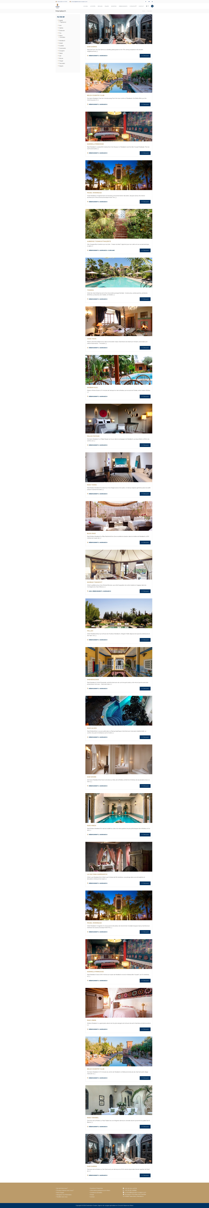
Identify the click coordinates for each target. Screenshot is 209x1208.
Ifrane (60, 35)
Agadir (61, 20)
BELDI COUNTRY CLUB (95, 95)
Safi (60, 56)
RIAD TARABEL (93, 1118)
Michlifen (62, 37)
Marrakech (103, 55)
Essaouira (61, 30)
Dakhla (61, 28)
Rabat (61, 53)
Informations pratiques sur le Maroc (100, 1190)
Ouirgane (111, 250)
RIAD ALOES (92, 728)
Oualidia (61, 45)
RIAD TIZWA (92, 485)
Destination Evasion (91, 1205)
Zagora (61, 66)
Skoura (61, 58)
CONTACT (141, 6)
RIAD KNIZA (91, 825)
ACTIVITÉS (92, 6)
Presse (92, 1194)
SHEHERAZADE (93, 679)
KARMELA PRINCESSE (95, 144)
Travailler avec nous (61, 1197)
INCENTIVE (113, 6)
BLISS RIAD (91, 533)
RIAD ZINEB (91, 1020)
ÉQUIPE (107, 6)
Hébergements (94, 55)
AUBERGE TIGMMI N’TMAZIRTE (99, 241)
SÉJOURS (100, 6)
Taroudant (62, 63)
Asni (90, 591)
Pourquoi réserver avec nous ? (65, 1190)
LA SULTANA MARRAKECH (97, 874)
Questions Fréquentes (96, 1188)
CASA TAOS (91, 339)
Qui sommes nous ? (62, 1188)
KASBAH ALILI (92, 387)
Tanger (61, 61)
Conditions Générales (96, 1192)
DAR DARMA (92, 47)
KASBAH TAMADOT (94, 582)
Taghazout (63, 22)
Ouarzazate (62, 48)
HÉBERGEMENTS (123, 6)
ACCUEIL (85, 6)
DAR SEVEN (91, 777)
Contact (92, 1197)
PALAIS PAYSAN (93, 436)
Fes (60, 33)
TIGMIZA (90, 290)
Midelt (61, 43)
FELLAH (90, 631)
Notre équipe (60, 1192)
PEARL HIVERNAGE (94, 193)
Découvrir (146, 55)
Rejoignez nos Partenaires (63, 1194)
